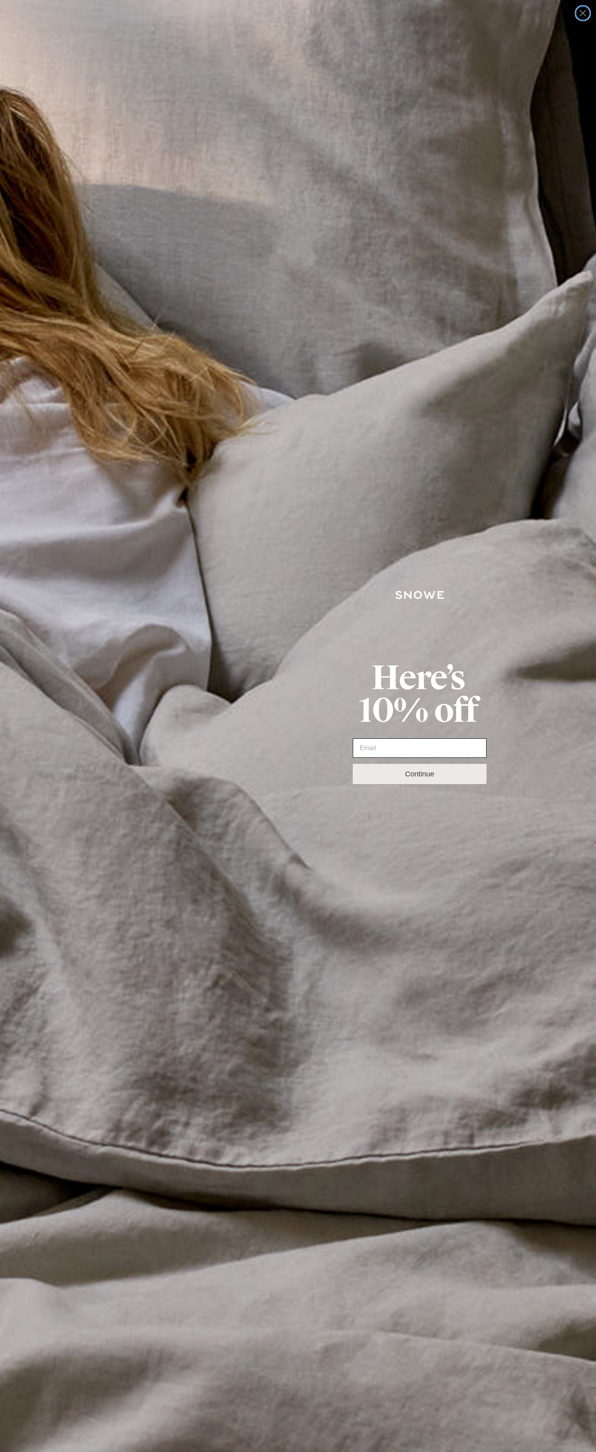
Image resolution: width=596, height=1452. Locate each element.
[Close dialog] (583, 13)
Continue (419, 774)
